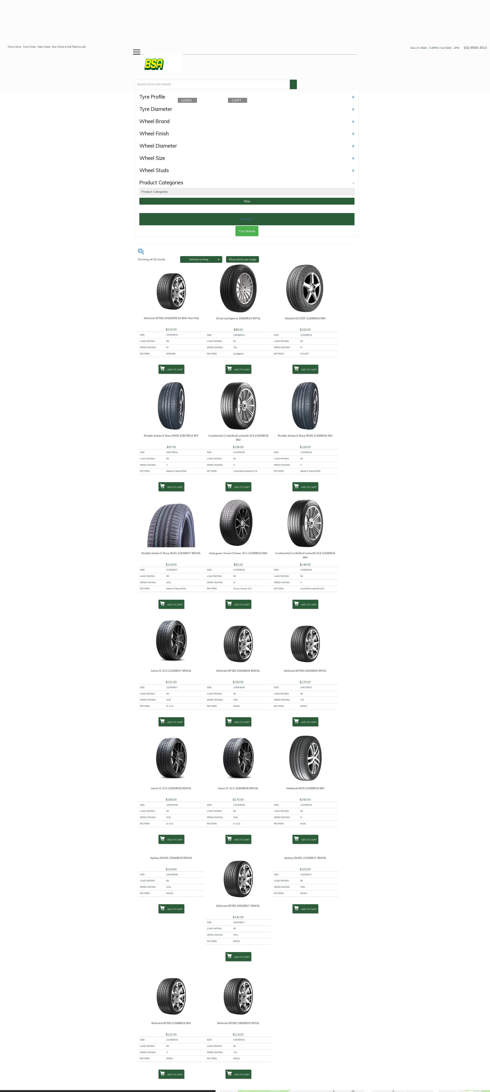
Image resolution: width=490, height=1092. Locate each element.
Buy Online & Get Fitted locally (69, 46)
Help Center (44, 46)
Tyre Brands (246, 231)
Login (188, 100)
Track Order (29, 46)
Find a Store (14, 46)
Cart (238, 100)
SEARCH (247, 219)
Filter (247, 201)
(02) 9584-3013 (475, 48)
